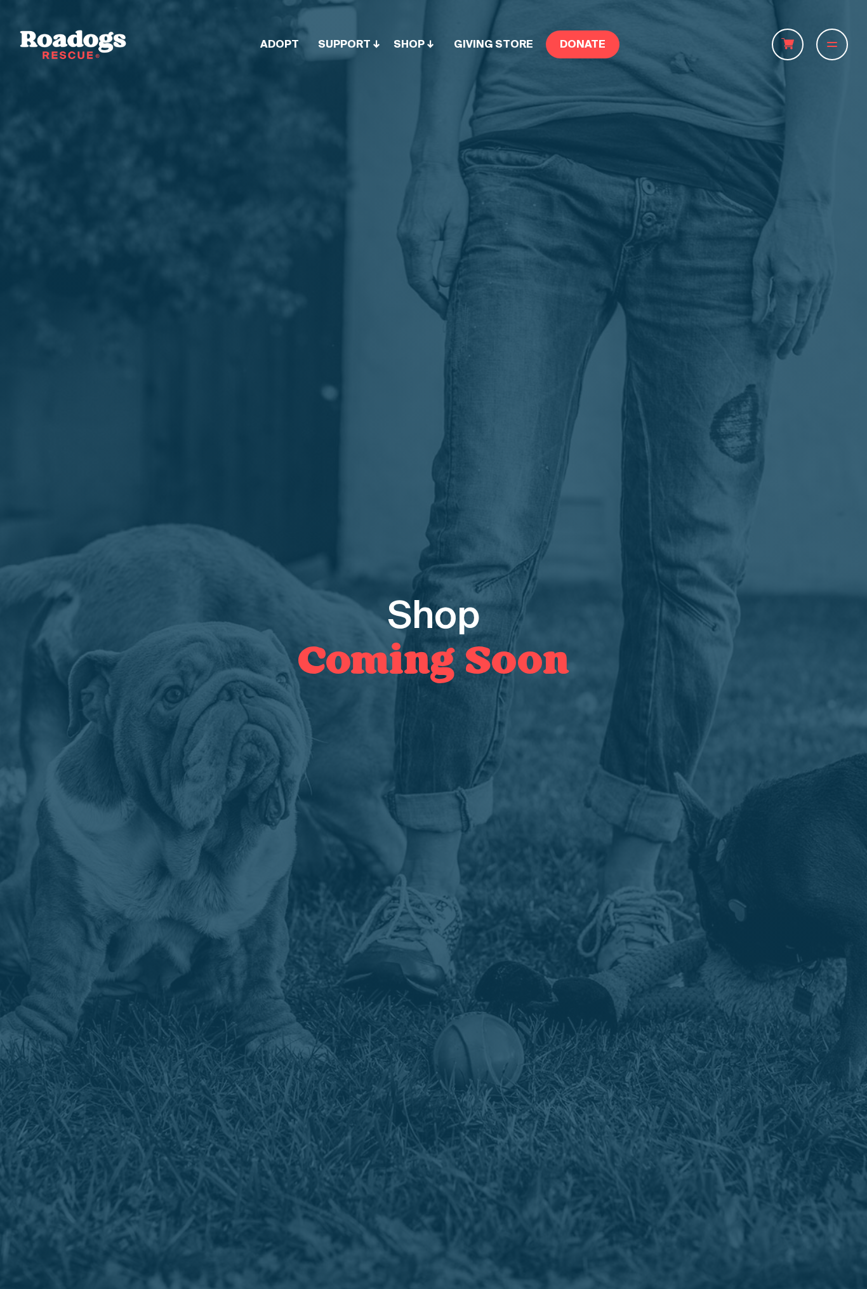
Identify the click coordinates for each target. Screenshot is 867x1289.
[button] (349, 44)
